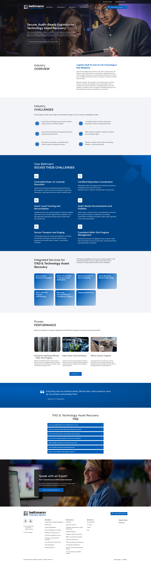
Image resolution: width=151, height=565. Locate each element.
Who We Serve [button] (61, 7)
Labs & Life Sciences (71, 524)
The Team (89, 524)
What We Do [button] (49, 7)
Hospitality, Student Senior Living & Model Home (74, 528)
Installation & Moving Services (52, 532)
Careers (89, 527)
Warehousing (48, 524)
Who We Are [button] (72, 7)
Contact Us (122, 522)
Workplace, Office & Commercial (74, 534)
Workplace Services (49, 547)
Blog (88, 530)
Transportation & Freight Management (54, 522)
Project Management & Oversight (53, 530)
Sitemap (125, 559)
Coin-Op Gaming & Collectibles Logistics (73, 552)
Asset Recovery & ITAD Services (53, 542)
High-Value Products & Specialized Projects (74, 548)
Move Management (50, 544)
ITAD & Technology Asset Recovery (75, 542)
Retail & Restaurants (71, 531)
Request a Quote (123, 520)
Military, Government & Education (74, 537)
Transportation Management (73, 544)
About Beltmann (91, 522)
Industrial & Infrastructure (72, 539)
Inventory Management (50, 527)
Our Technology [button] (84, 7)
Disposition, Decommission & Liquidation (52, 538)
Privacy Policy (117, 559)
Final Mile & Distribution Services (53, 535)
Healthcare (68, 522)
